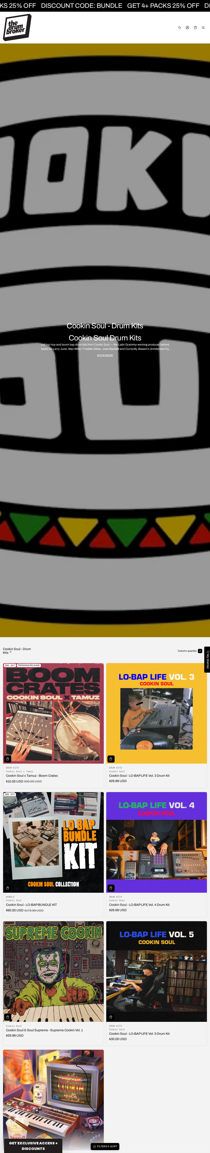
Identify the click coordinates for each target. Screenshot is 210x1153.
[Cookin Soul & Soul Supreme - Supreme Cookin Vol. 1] (53, 971)
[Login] (188, 27)
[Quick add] (7, 759)
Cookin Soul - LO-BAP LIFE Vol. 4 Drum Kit (139, 904)
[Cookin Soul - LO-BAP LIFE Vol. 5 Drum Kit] (156, 971)
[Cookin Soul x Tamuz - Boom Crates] (53, 713)
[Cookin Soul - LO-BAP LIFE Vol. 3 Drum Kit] (156, 713)
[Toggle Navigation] (203, 27)
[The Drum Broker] (17, 27)
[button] (180, 27)
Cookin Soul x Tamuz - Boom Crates (32, 775)
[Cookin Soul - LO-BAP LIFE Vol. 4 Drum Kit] (156, 842)
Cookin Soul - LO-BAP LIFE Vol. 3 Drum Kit (139, 775)
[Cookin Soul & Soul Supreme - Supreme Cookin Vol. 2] (53, 1100)
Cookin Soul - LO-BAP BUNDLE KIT (31, 904)
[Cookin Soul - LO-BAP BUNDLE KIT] (53, 842)
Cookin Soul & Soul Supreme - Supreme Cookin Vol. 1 (44, 1030)
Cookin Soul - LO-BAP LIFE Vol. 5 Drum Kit (139, 1033)
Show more (105, 355)
